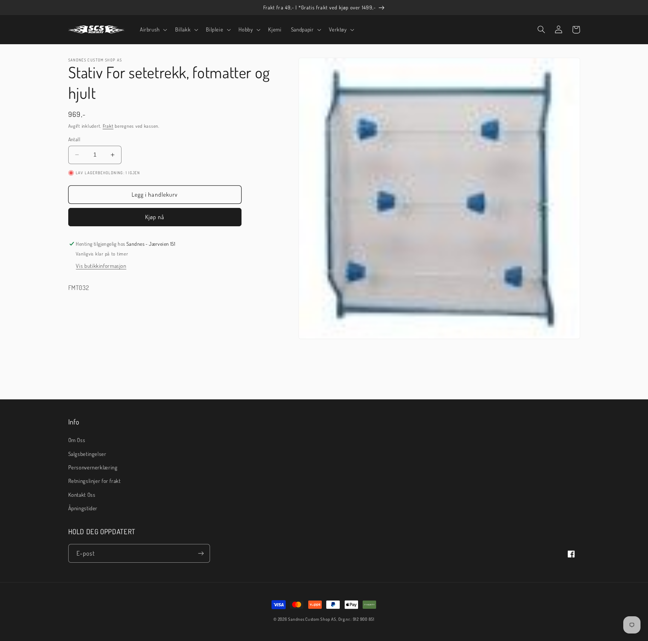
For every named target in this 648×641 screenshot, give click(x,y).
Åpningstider (83, 508)
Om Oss (77, 439)
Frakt (108, 126)
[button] (152, 29)
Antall (74, 139)
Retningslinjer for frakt (94, 480)
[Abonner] (200, 553)
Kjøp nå (154, 217)
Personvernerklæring (93, 467)
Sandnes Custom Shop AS (312, 619)
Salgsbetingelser (87, 453)
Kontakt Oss (82, 494)
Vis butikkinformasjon (101, 266)
